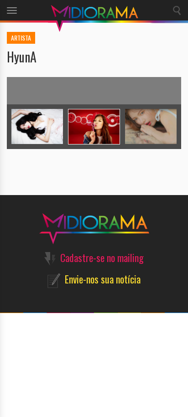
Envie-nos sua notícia (103, 279)
